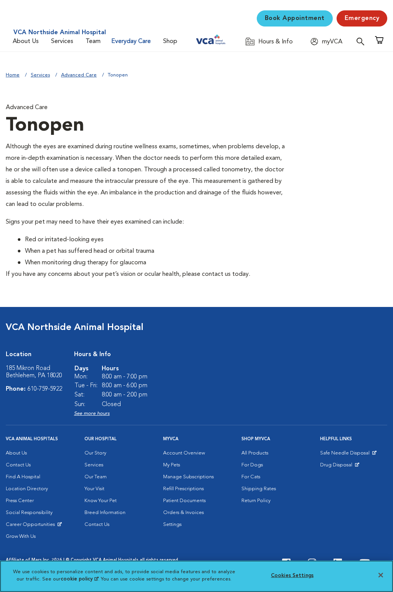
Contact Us (18, 465)
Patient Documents (184, 500)
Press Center (20, 500)
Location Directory (27, 488)
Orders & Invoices (183, 512)
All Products (254, 453)
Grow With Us (21, 536)
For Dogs (252, 465)
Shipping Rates (258, 488)
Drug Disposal (339, 467)
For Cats (250, 476)
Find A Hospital (23, 476)
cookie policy (79, 579)
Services (62, 41)
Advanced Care (79, 75)
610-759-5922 (45, 389)
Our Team (95, 476)
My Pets (171, 465)
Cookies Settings (292, 575)
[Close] (380, 575)
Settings (172, 524)
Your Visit (94, 488)
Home (13, 75)
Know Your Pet (100, 500)
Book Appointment (295, 18)
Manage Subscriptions (188, 476)
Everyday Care (131, 41)
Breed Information (104, 512)
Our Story (95, 453)
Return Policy (256, 500)
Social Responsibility (29, 512)
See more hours (92, 413)
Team (93, 41)
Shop (170, 41)
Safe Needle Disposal (346, 455)
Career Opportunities (32, 526)
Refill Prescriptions (183, 488)
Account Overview (184, 453)
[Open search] (362, 41)
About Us (26, 41)
